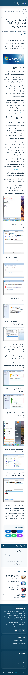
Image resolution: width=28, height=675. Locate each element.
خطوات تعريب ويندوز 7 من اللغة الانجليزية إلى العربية (15, 562)
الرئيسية (25, 9)
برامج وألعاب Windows (19, 640)
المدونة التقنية (21, 646)
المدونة (19, 9)
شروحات (13, 9)
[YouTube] (16, 630)
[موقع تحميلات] (20, 3)
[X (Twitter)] (19, 630)
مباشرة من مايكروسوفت (17, 169)
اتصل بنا (23, 659)
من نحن (23, 656)
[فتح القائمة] (2, 3)
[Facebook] (23, 630)
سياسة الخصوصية (20, 662)
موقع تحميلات (18, 672)
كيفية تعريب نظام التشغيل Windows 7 (13, 556)
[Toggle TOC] (3, 546)
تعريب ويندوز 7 (20, 550)
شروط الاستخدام (20, 665)
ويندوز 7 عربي (20, 113)
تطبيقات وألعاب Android (19, 643)
